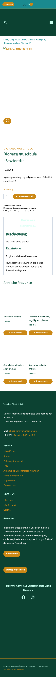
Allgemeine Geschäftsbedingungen (21, 470)
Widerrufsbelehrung (13, 475)
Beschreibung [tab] (28, 220)
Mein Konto (9, 451)
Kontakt (7, 456)
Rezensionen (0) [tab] (28, 226)
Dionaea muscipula (18, 148)
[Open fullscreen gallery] (7, 121)
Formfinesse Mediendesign (13, 669)
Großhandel (8, 4)
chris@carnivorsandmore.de (23, 431)
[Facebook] (23, 597)
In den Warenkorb (24, 196)
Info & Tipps (9, 505)
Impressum (9, 480)
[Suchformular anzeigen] (5, 22)
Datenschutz (9, 485)
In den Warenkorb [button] (15, 332)
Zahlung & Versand (13, 461)
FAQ (5, 466)
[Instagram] (32, 597)
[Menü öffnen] (52, 22)
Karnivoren (32, 208)
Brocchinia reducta (12, 316)
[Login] (24, 4)
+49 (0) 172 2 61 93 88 (23, 434)
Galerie (6, 509)
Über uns (7, 500)
